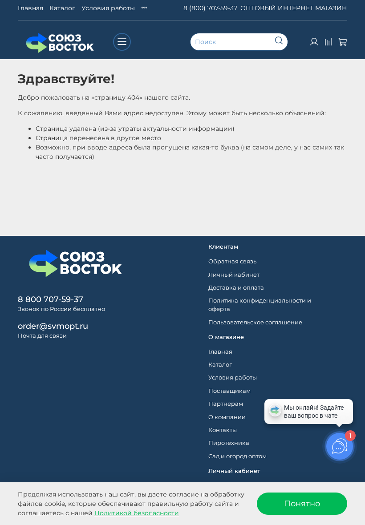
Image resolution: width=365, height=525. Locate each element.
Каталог (62, 8)
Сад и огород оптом (237, 456)
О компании (227, 417)
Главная (30, 8)
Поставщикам (229, 391)
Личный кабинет (234, 274)
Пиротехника (228, 443)
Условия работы (108, 8)
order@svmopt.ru (53, 326)
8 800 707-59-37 (50, 299)
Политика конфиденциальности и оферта (259, 304)
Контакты (222, 430)
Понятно (302, 503)
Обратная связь (232, 261)
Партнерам (225, 403)
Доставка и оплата (236, 287)
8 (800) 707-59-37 (210, 8)
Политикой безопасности (136, 513)
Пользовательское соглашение (255, 322)
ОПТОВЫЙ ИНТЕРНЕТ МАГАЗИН (293, 8)
